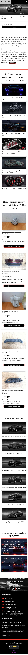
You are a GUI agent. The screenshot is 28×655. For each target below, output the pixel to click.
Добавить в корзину (14, 246)
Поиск (14, 27)
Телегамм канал (10, 601)
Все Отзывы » (6, 552)
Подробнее (11, 62)
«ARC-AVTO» (6, 2)
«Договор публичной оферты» (11, 622)
